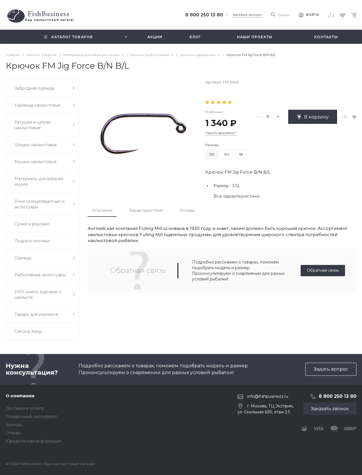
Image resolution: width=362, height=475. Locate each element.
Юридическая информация (33, 441)
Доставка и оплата (25, 408)
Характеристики (146, 210)
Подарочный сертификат (31, 416)
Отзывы (187, 210)
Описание (102, 210)
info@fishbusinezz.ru (267, 396)
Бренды (14, 424)
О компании (20, 395)
